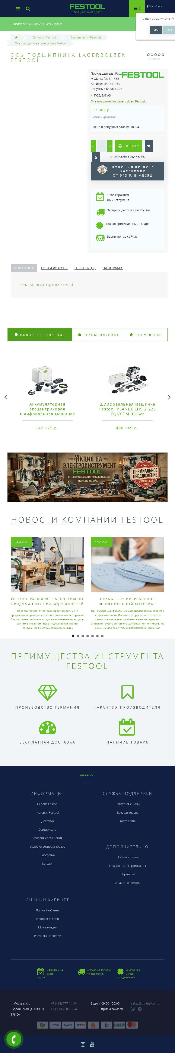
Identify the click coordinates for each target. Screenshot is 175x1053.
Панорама (113, 268)
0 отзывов (154, 58)
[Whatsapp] (133, 1008)
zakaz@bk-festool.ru (145, 1003)
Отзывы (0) (85, 268)
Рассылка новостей (47, 936)
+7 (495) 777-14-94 (64, 1003)
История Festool (47, 812)
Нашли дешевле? (104, 117)
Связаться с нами (127, 804)
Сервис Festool (47, 804)
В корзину (130, 146)
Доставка (47, 821)
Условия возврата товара (47, 846)
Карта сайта (128, 821)
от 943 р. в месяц (132, 171)
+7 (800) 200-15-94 (64, 1009)
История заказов (47, 919)
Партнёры (128, 874)
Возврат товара (127, 812)
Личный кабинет (47, 910)
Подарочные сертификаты (127, 866)
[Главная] (16, 37)
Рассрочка (48, 855)
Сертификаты (54, 268)
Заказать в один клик (129, 156)
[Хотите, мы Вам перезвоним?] (13, 1039)
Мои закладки (47, 927)
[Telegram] (140, 1009)
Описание (24, 268)
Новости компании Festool (87, 519)
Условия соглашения (47, 838)
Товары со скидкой (127, 883)
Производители (128, 857)
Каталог (47, 863)
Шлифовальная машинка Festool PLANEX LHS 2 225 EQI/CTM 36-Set (127, 409)
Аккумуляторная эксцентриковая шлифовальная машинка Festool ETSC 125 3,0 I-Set (47, 411)
